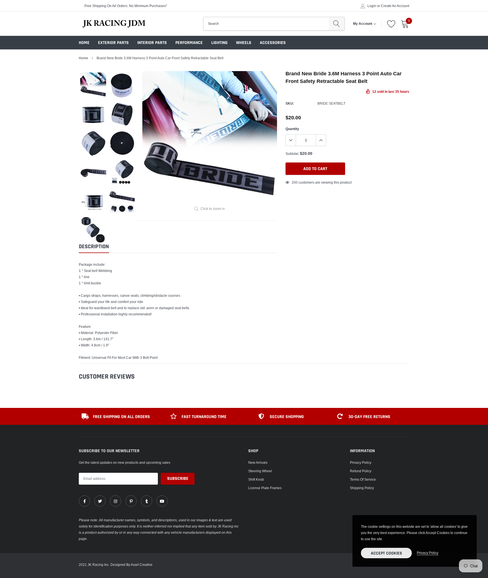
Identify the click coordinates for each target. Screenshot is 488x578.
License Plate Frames (265, 488)
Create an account (395, 6)
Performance (189, 43)
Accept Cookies (386, 553)
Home (84, 43)
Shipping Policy (362, 488)
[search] (336, 23)
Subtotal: (292, 153)
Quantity (292, 129)
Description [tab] (94, 246)
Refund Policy (360, 471)
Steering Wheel (260, 471)
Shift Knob (256, 479)
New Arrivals (257, 462)
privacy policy (427, 553)
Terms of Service (363, 479)
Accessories (273, 43)
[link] (84, 501)
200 (295, 182)
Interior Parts (152, 43)
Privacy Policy (360, 462)
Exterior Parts (113, 43)
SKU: (290, 103)
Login (371, 6)
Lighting (219, 43)
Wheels (243, 43)
